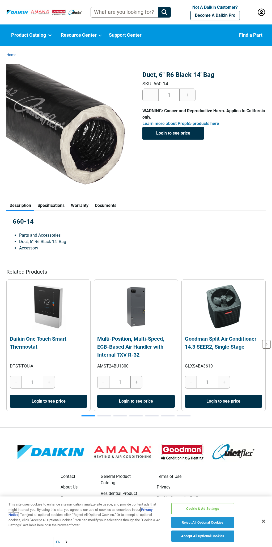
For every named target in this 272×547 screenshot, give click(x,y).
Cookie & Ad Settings (202, 509)
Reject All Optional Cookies (203, 522)
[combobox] (62, 542)
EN (58, 542)
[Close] (263, 521)
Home (11, 55)
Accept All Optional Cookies (202, 536)
